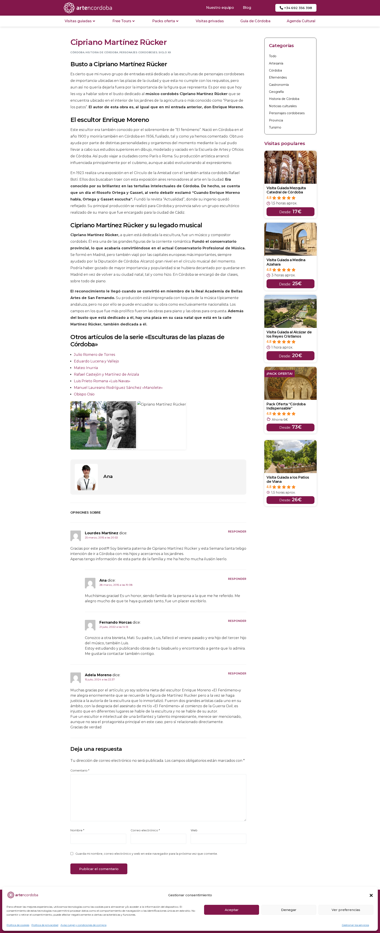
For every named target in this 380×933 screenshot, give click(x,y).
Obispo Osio (84, 394)
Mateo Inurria (86, 368)
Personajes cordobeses (138, 52)
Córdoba (77, 52)
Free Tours (121, 21)
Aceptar (232, 910)
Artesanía (276, 63)
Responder (237, 531)
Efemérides (278, 77)
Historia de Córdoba (102, 52)
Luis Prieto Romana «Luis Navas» (102, 381)
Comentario (79, 770)
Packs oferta (163, 21)
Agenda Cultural (301, 21)
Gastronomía (279, 85)
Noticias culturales (283, 106)
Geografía (276, 92)
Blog (247, 8)
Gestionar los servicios (355, 925)
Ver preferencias (346, 910)
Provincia (276, 120)
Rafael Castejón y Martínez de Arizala (106, 374)
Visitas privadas (210, 21)
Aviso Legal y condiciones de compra (83, 925)
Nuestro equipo (220, 8)
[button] (371, 895)
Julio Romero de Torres (94, 355)
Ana (108, 476)
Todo (272, 56)
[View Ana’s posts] (86, 477)
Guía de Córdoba (255, 21)
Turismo (275, 127)
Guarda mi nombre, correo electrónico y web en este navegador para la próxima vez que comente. (146, 853)
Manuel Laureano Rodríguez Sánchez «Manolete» (118, 388)
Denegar (288, 910)
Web (194, 830)
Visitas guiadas (78, 21)
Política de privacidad (44, 925)
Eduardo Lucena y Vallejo (96, 361)
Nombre (77, 830)
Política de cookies (18, 925)
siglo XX (165, 52)
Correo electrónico (145, 830)
